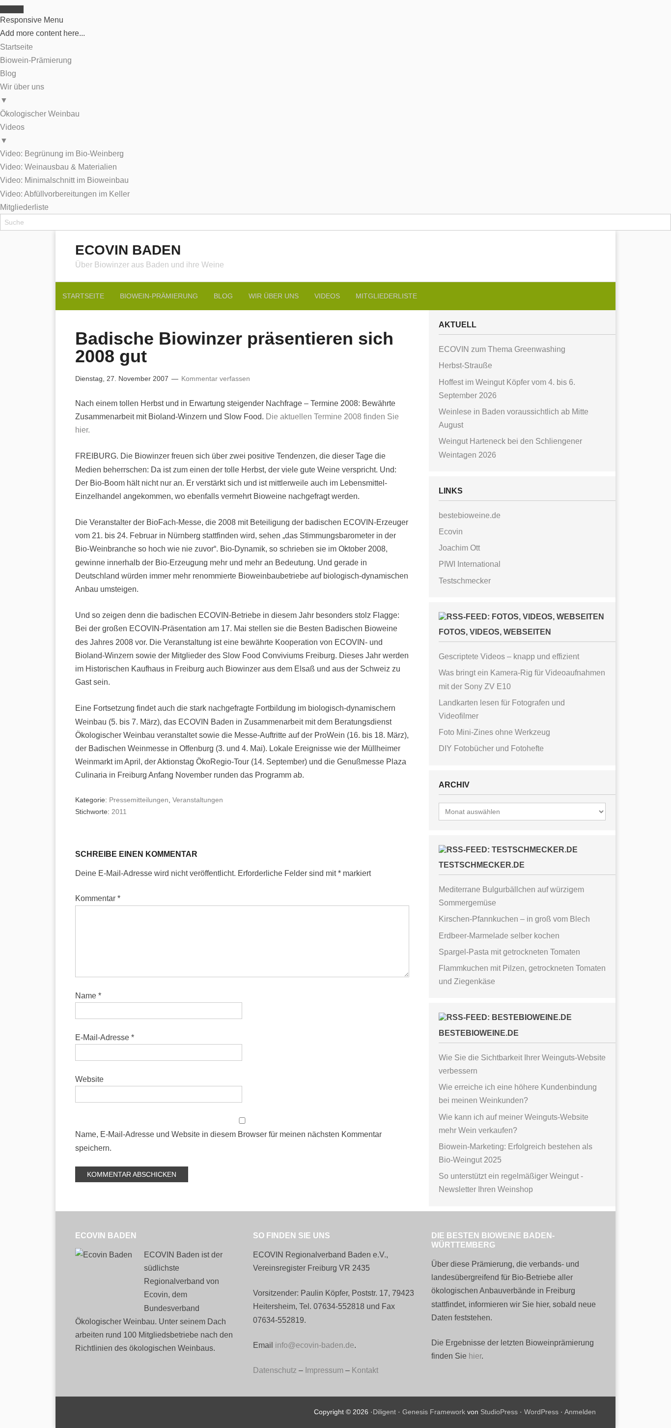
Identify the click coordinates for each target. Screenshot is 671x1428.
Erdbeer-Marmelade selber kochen (499, 936)
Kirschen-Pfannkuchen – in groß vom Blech (514, 919)
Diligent (384, 1412)
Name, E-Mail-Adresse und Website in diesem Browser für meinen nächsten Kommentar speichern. (228, 1141)
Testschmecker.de (482, 865)
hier (475, 1356)
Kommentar (97, 898)
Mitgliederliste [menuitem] (24, 207)
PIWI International (470, 564)
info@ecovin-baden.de (314, 1345)
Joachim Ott (459, 548)
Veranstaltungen (197, 800)
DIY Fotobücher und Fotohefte (491, 748)
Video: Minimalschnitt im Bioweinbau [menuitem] (64, 180)
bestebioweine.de (470, 515)
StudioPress (499, 1412)
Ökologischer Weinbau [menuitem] (40, 114)
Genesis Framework (433, 1412)
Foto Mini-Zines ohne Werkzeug (494, 732)
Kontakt (365, 1370)
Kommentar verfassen (215, 378)
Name (88, 995)
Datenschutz (275, 1370)
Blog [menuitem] (8, 73)
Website (89, 1079)
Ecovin (451, 531)
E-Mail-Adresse (104, 1037)
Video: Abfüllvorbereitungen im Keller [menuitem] (65, 194)
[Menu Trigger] (12, 9)
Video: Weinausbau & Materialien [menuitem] (58, 167)
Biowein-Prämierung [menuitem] (36, 60)
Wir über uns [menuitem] (22, 93)
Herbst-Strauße (465, 365)
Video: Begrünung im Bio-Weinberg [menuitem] (62, 153)
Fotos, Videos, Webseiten (495, 632)
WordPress (541, 1412)
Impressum (324, 1370)
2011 (119, 812)
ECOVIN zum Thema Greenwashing (502, 349)
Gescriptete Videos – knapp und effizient (509, 656)
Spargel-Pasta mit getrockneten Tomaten (509, 952)
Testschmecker (465, 581)
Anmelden (580, 1412)
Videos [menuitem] (12, 134)
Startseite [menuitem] (16, 47)
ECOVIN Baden (128, 250)
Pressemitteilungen (138, 800)
